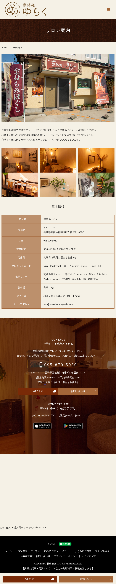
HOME (4, 48)
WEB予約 (29, 579)
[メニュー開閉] (108, 9)
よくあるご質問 (83, 551)
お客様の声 (26, 556)
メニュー (66, 551)
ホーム (8, 551)
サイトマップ (88, 556)
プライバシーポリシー (66, 556)
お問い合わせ (86, 579)
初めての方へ (51, 551)
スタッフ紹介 (102, 551)
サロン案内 (21, 551)
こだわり (35, 551)
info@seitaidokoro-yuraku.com (58, 304)
